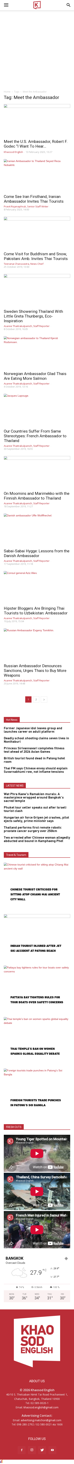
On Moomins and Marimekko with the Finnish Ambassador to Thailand (36, 495)
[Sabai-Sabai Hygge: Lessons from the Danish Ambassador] (37, 530)
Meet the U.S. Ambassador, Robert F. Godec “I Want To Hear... (36, 144)
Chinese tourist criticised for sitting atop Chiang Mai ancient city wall (35, 894)
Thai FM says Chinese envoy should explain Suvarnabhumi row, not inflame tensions (36, 770)
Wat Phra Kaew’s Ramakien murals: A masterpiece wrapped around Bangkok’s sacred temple (34, 797)
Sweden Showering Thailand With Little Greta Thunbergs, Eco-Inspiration (33, 316)
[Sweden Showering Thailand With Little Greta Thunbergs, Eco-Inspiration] (37, 290)
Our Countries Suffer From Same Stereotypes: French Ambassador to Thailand (35, 436)
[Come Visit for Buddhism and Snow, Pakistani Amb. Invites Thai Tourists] (37, 233)
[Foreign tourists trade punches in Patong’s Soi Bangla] (37, 1093)
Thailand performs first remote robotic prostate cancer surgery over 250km (32, 829)
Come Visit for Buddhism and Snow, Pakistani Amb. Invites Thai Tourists (36, 256)
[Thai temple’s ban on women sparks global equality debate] (37, 1041)
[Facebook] (21, 1450)
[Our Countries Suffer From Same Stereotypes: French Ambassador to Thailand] (37, 410)
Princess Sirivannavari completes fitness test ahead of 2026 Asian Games (34, 750)
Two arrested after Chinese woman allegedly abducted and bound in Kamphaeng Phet (37, 839)
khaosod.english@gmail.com (41, 1407)
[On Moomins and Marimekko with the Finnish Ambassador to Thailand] (37, 472)
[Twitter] (42, 1450)
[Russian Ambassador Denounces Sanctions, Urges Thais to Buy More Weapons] (37, 644)
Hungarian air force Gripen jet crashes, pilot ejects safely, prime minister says (36, 819)
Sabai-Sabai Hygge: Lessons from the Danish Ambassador (36, 553)
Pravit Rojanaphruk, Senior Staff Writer (26, 206)
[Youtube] (52, 1450)
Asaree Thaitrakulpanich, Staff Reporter (27, 326)
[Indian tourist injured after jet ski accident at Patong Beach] (37, 938)
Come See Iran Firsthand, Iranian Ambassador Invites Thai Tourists (34, 199)
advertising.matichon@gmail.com (41, 1420)
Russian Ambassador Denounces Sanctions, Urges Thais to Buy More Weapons (35, 671)
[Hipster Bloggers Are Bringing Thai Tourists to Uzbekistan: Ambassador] (37, 587)
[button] (68, 5)
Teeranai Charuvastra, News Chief (23, 263)
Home (7, 91)
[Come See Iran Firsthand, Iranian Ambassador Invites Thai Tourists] (37, 175)
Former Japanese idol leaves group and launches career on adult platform (33, 730)
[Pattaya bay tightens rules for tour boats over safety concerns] (37, 990)
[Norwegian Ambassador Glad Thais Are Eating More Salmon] (37, 352)
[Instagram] (32, 1450)
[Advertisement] (37, 49)
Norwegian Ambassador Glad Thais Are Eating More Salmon (35, 376)
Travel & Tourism (16, 854)
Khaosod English (13, 152)
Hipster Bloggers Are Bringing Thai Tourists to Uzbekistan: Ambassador (36, 610)
